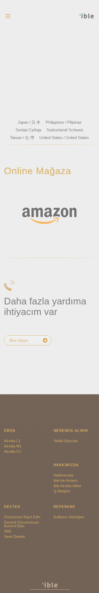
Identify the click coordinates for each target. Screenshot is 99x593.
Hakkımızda (63, 475)
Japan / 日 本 (29, 122)
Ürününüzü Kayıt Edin (22, 517)
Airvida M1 (13, 446)
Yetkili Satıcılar (66, 441)
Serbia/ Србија (28, 130)
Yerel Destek (14, 536)
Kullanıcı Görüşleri (69, 517)
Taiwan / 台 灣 (22, 137)
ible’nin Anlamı (66, 480)
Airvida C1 (12, 451)
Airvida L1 (12, 441)
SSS (7, 531)
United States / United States (64, 137)
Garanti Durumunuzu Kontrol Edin (21, 524)
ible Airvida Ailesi (67, 486)
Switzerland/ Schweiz (64, 130)
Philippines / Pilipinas (64, 122)
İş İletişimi (62, 491)
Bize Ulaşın (19, 340)
